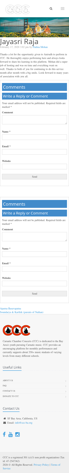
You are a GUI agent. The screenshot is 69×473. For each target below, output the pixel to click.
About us (8, 380)
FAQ (4, 385)
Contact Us (9, 390)
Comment (7, 112)
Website (6, 161)
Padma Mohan (40, 47)
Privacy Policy (41, 464)
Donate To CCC (11, 396)
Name (6, 131)
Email (6, 146)
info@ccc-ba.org (23, 422)
